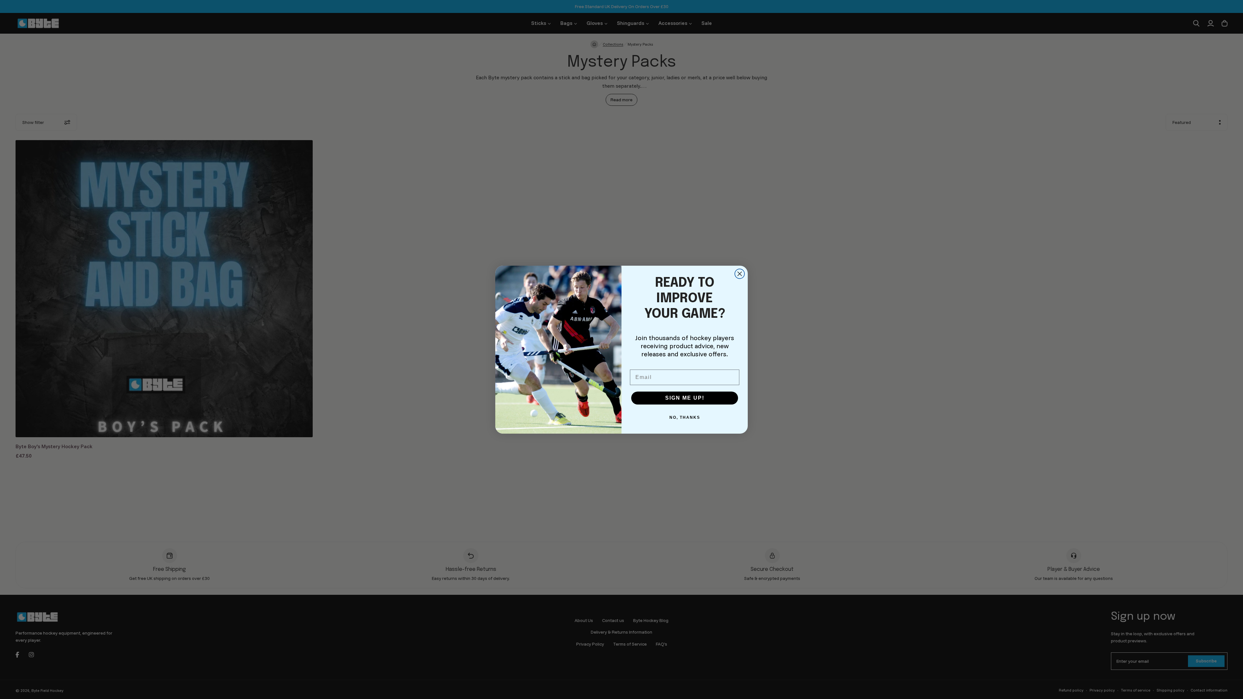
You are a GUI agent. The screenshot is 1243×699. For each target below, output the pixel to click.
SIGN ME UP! (684, 398)
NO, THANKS (684, 417)
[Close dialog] (740, 274)
